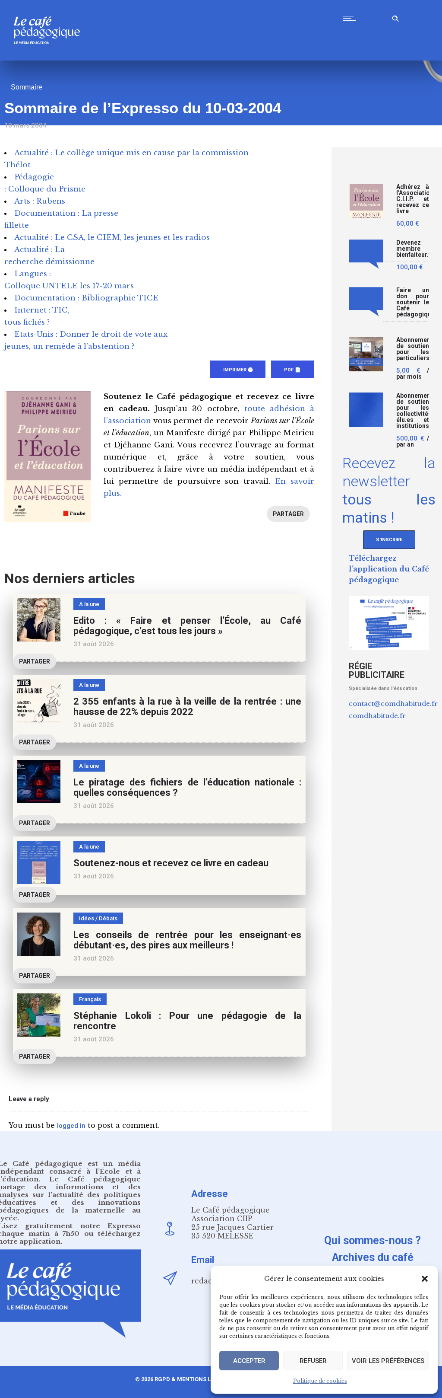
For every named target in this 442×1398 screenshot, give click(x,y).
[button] (424, 1278)
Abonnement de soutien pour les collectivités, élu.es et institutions (412, 411)
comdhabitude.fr (377, 716)
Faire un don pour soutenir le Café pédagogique (412, 302)
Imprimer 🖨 (238, 370)
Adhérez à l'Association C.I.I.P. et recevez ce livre (412, 199)
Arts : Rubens (39, 201)
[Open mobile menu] (351, 18)
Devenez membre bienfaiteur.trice (412, 248)
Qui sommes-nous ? (372, 1240)
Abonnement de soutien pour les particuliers (412, 349)
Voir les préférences (388, 1361)
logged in (71, 1126)
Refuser (313, 1361)
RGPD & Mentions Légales (193, 1379)
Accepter (249, 1361)
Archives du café (373, 1257)
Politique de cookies (320, 1381)
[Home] (50, 58)
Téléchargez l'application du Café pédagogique (389, 569)
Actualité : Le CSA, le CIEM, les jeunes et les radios (112, 237)
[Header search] (395, 17)
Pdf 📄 (292, 370)
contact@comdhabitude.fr (393, 703)
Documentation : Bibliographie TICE (86, 298)
